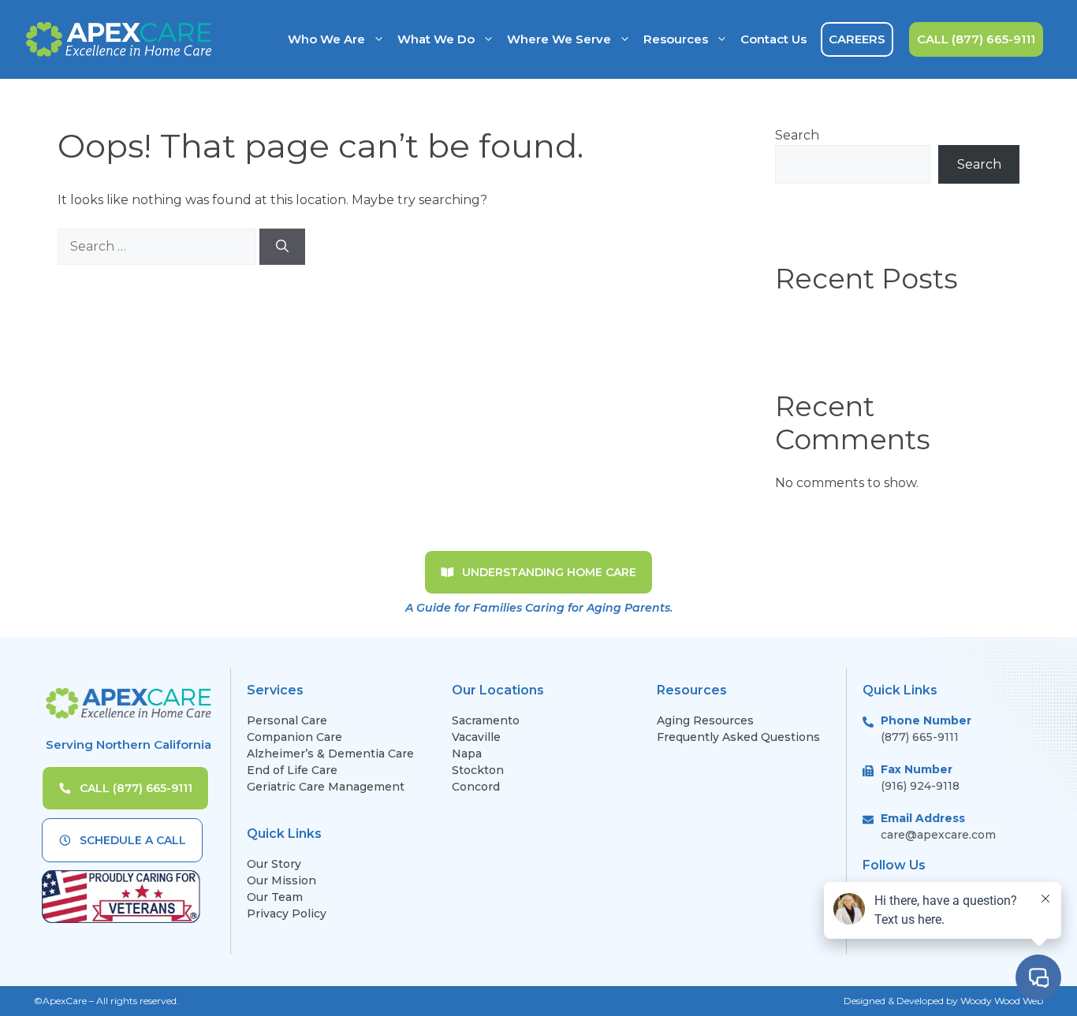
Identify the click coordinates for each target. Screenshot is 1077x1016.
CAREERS (857, 39)
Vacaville (476, 737)
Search (797, 135)
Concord (476, 787)
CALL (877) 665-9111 (976, 39)
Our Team (275, 897)
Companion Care (294, 737)
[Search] (282, 247)
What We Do (436, 39)
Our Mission (281, 880)
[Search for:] (158, 246)
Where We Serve (559, 39)
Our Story (274, 864)
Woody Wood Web (1001, 1001)
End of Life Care (292, 770)
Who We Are (326, 39)
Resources (675, 39)
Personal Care (287, 720)
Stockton (478, 770)
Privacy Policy (286, 913)
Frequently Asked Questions (740, 737)
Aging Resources (705, 720)
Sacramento (486, 720)
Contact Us (773, 39)
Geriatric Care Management (325, 787)
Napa (467, 753)
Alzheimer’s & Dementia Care (330, 753)
